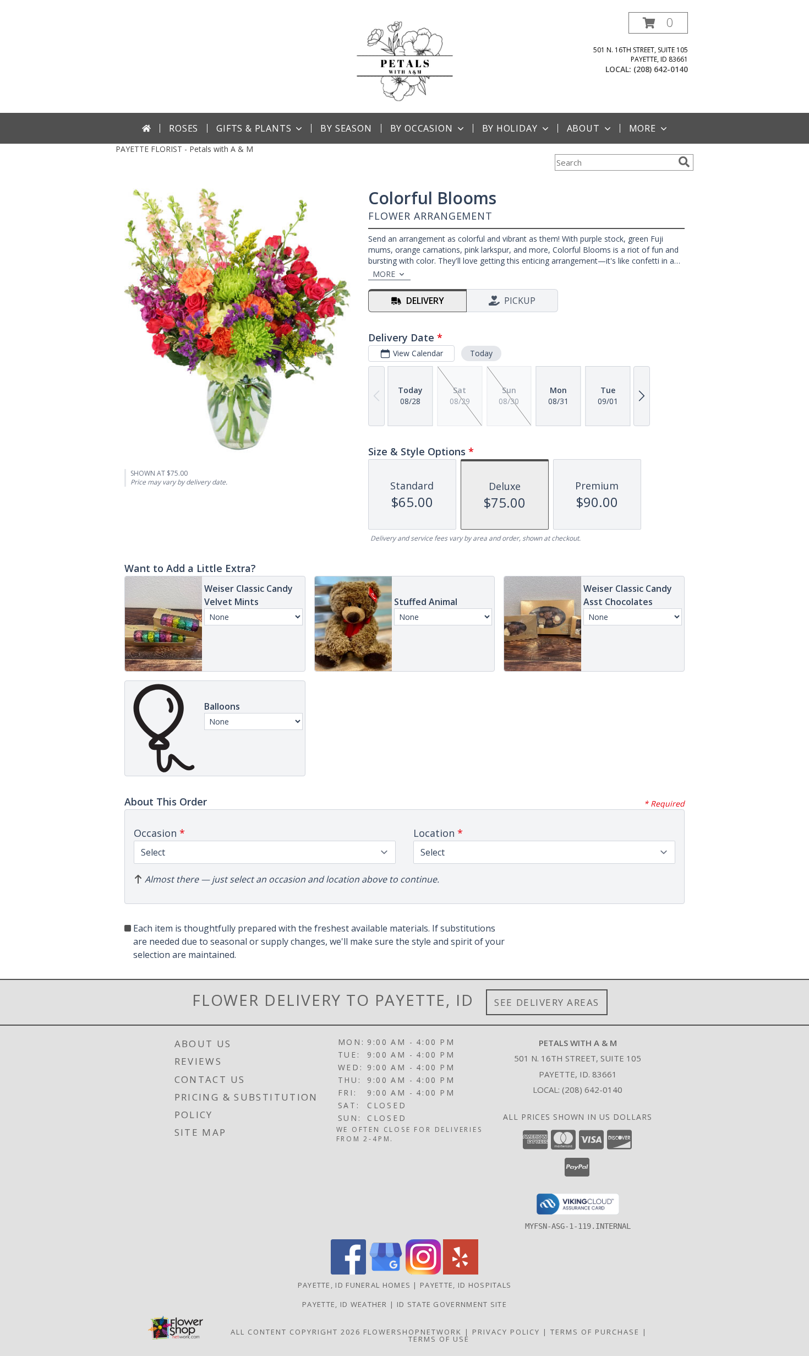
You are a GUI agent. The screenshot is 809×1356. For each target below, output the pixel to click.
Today (481, 353)
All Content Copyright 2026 (295, 1332)
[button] (658, 23)
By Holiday (510, 128)
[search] (684, 162)
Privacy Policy (506, 1332)
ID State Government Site (452, 1304)
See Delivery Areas (546, 1002)
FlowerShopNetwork (412, 1332)
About (583, 128)
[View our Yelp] (460, 1271)
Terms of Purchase (594, 1332)
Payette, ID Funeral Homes (354, 1285)
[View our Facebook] (348, 1271)
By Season (345, 128)
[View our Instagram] (423, 1271)
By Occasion (421, 128)
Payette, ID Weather (344, 1304)
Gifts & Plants (253, 128)
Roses (183, 128)
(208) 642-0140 (660, 69)
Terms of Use (438, 1339)
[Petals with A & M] (404, 62)
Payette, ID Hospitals (465, 1285)
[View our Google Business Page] (385, 1271)
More (642, 128)
